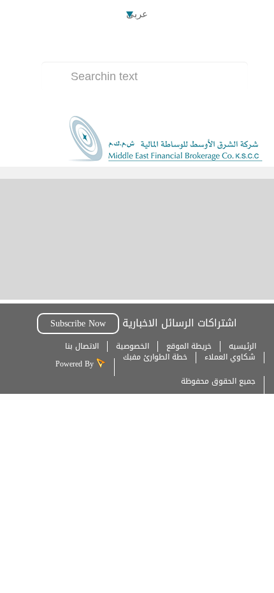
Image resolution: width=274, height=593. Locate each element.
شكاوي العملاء (230, 357)
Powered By (75, 364)
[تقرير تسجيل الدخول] (99, 43)
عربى (137, 14)
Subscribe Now (78, 323)
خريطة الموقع (189, 346)
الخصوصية (132, 346)
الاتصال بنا (82, 346)
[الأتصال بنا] (168, 43)
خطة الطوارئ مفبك (155, 357)
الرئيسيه (242, 346)
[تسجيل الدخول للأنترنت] (134, 43)
